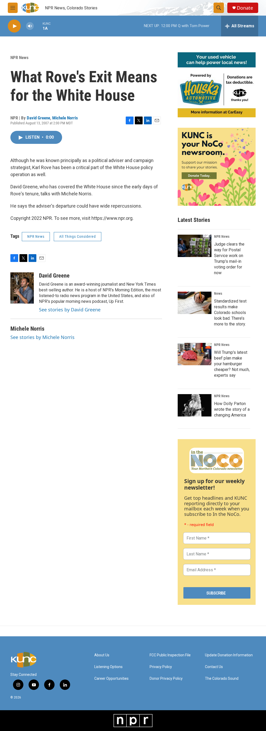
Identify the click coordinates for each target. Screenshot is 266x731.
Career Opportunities (111, 679)
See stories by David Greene (70, 309)
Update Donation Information (229, 655)
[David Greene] (22, 288)
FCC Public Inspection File (170, 655)
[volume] (29, 26)
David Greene (38, 117)
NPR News (19, 57)
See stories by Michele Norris (42, 337)
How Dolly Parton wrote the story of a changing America (232, 409)
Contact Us (214, 667)
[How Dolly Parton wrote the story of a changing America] (194, 405)
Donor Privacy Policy (166, 679)
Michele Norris (65, 117)
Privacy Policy (161, 667)
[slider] (38, 26)
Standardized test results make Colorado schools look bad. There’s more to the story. (230, 312)
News (218, 293)
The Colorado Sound (221, 679)
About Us (101, 655)
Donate (245, 8)
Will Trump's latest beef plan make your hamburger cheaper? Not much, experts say (232, 364)
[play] (14, 26)
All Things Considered (77, 236)
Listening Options (108, 667)
